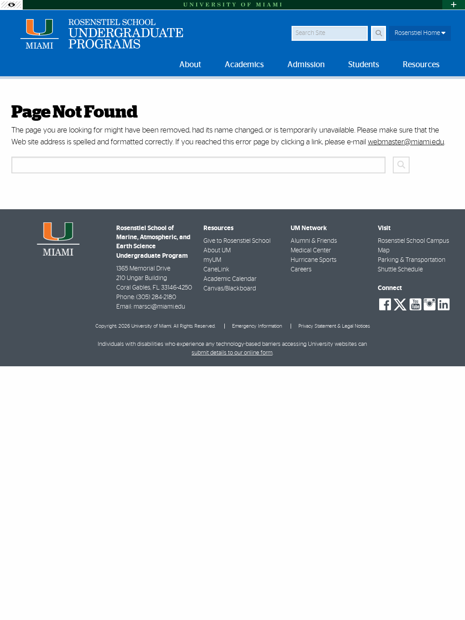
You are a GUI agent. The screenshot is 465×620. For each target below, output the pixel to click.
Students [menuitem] (363, 65)
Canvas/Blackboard (229, 288)
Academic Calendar (230, 279)
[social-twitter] (400, 303)
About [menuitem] (190, 65)
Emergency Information (257, 326)
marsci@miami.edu (159, 307)
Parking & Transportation (411, 260)
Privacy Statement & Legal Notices (334, 326)
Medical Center (311, 250)
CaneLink (216, 269)
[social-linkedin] (444, 304)
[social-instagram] (429, 304)
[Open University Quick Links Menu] (453, 5)
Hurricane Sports (313, 260)
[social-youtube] (415, 304)
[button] (445, 594)
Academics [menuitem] (244, 65)
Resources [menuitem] (421, 65)
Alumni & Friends (314, 241)
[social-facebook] (385, 304)
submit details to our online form (232, 353)
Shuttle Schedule (400, 269)
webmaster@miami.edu (406, 142)
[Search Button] (378, 33)
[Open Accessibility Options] (11, 5)
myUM (212, 260)
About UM (217, 250)
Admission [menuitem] (306, 65)
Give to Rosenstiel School (237, 241)
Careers (301, 269)
